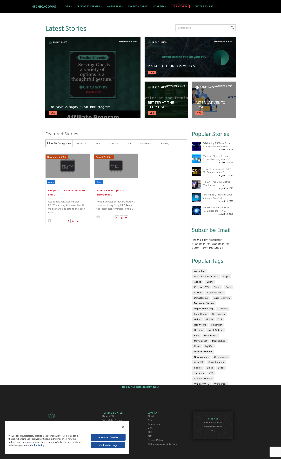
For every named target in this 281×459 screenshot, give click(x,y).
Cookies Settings (108, 445)
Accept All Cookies (108, 437)
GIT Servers (218, 314)
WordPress (114, 6)
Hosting (165, 143)
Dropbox (222, 308)
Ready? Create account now (140, 386)
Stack (221, 367)
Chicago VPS (201, 287)
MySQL (209, 346)
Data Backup (201, 297)
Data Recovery (222, 297)
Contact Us (153, 424)
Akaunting (199, 271)
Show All (82, 143)
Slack (210, 367)
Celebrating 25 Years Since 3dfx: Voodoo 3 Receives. (216, 145)
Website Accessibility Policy (163, 444)
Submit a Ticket (213, 422)
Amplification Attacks (206, 276)
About (150, 416)
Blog (150, 420)
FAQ (213, 430)
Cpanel (198, 292)
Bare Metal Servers (112, 420)
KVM (196, 335)
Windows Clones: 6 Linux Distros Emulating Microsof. (216, 158)
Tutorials (113, 143)
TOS (149, 432)
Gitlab (209, 319)
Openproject (221, 356)
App (99, 182)
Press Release (216, 362)
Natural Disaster (203, 351)
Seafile (198, 367)
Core (228, 287)
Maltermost (210, 335)
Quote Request (204, 6)
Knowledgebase (213, 426)
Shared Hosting (138, 6)
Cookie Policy (37, 445)
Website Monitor (203, 378)
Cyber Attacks (215, 292)
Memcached (219, 340)
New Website (201, 356)
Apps (51, 182)
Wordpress (220, 383)
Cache (210, 281)
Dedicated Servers (88, 6)
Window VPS (201, 383)
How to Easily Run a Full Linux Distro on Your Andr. (217, 196)
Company (158, 6)
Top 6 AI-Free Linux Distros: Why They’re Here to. (216, 183)
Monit (197, 346)
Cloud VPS (108, 416)
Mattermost (200, 340)
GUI (129, 143)
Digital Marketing (203, 308)
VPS (67, 6)
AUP (149, 436)
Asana (197, 281)
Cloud (217, 287)
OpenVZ (198, 362)
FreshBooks (200, 314)
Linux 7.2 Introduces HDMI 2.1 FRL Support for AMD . (217, 171)
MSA (150, 428)
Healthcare (200, 324)
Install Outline (215, 330)
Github (197, 319)
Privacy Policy (155, 439)
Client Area (180, 6)
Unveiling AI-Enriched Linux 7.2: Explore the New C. (216, 209)
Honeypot (216, 324)
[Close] (123, 427)
